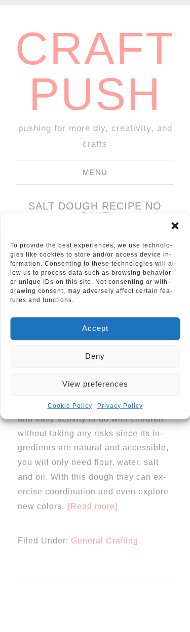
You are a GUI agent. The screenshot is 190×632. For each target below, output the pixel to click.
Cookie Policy (70, 405)
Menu (95, 172)
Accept (95, 328)
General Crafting (104, 540)
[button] (175, 226)
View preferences (95, 384)
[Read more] (93, 506)
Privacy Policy (120, 405)
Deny (95, 356)
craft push (95, 71)
